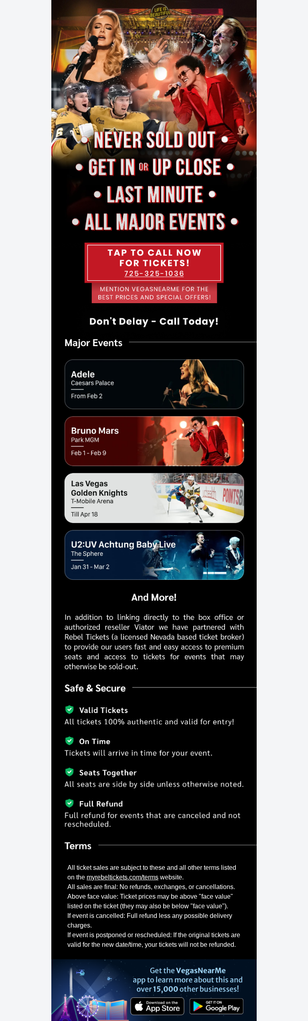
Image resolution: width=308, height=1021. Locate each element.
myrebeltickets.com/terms (122, 877)
